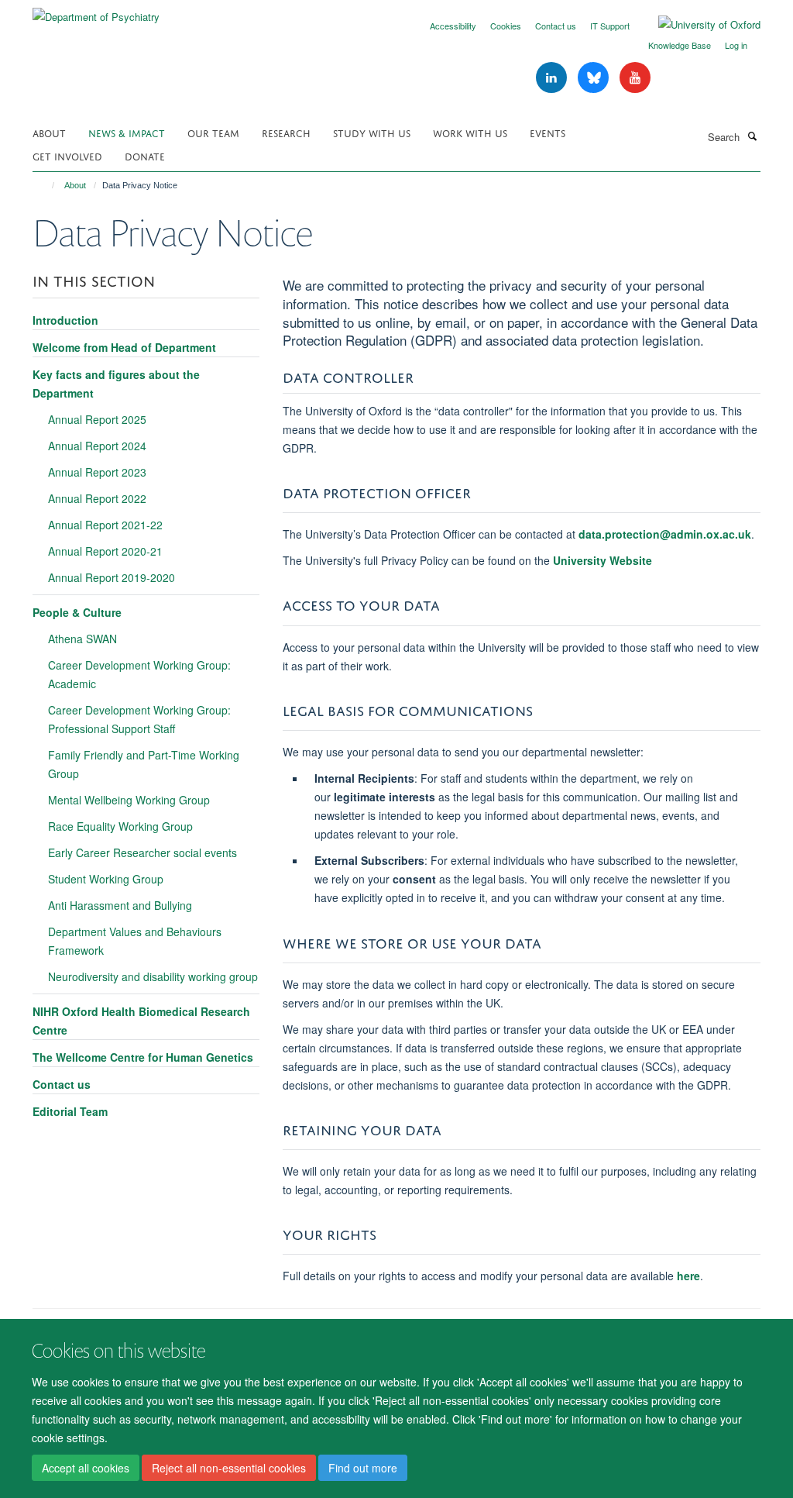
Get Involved (67, 155)
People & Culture (77, 612)
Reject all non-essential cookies (229, 1468)
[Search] (751, 135)
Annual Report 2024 (97, 445)
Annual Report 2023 (97, 472)
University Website (602, 560)
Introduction (65, 320)
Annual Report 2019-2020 (111, 577)
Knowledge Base (679, 45)
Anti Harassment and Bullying (120, 905)
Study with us (371, 132)
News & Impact (126, 132)
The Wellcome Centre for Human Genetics (143, 1057)
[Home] (46, 185)
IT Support (610, 25)
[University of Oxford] (697, 24)
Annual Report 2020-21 (105, 551)
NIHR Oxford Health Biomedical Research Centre (141, 1021)
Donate (145, 155)
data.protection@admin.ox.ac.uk (664, 534)
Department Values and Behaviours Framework (134, 941)
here (688, 1275)
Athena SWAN (82, 638)
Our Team (213, 132)
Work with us (470, 132)
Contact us (555, 25)
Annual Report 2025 (97, 419)
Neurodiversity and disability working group (153, 976)
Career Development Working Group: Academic (139, 674)
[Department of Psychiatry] (96, 11)
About (49, 132)
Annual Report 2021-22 (105, 524)
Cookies (505, 25)
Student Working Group (105, 879)
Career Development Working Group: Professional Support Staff (139, 719)
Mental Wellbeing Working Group (129, 800)
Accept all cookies (85, 1468)
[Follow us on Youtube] (635, 78)
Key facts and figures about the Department (116, 384)
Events (547, 132)
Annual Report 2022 (97, 498)
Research (286, 132)
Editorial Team (70, 1111)
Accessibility (453, 25)
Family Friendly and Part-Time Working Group (143, 764)
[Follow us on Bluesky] (595, 78)
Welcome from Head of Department (124, 347)
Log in (736, 45)
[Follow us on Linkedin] (553, 78)
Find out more (362, 1468)
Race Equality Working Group (120, 826)
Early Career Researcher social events (142, 852)
